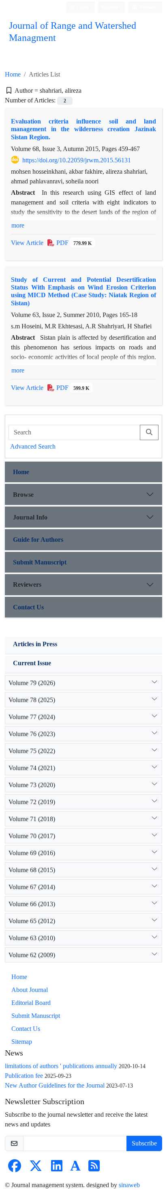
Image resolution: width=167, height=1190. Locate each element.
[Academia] (75, 1168)
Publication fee (24, 1075)
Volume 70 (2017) (32, 836)
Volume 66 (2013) (32, 904)
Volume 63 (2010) (32, 938)
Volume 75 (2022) (32, 751)
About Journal (29, 990)
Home (13, 74)
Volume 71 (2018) (32, 819)
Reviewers (27, 584)
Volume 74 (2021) (32, 768)
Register (109, 7)
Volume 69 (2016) (32, 853)
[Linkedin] (56, 1168)
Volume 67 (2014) (32, 887)
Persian (147, 7)
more (17, 225)
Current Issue (32, 663)
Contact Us (28, 607)
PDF (73, 243)
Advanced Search (33, 446)
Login (81, 7)
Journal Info (30, 517)
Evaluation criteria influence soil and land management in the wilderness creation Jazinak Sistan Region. (83, 129)
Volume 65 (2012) (32, 921)
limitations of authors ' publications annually (61, 1066)
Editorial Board (31, 1003)
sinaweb (129, 1185)
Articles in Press (35, 644)
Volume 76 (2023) (32, 734)
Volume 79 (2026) (32, 683)
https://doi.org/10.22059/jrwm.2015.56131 (76, 160)
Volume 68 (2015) (32, 870)
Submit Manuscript (39, 562)
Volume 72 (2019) (32, 802)
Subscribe (144, 1143)
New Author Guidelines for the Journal (55, 1085)
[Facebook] (14, 1168)
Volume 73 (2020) (32, 785)
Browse (23, 494)
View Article (27, 243)
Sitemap (21, 1041)
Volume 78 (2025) (32, 700)
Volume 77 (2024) (32, 717)
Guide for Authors (38, 539)
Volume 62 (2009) (32, 955)
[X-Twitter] (35, 1168)
